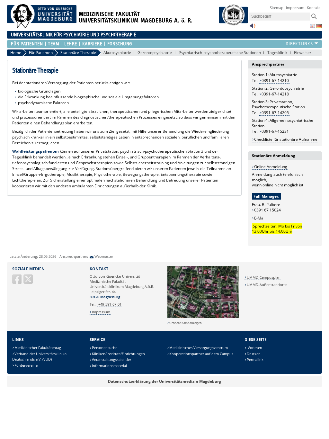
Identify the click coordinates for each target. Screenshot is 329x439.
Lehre (70, 43)
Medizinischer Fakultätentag (37, 347)
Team (53, 43)
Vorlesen (254, 347)
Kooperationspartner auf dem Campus (201, 353)
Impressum (295, 7)
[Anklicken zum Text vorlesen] (252, 27)
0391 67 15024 (267, 210)
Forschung (119, 43)
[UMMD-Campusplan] (203, 317)
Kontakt (313, 7)
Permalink (255, 359)
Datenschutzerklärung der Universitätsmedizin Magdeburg (164, 381)
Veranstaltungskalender (111, 359)
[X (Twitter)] (28, 281)
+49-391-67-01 (109, 304)
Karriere (92, 43)
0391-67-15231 (275, 131)
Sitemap (276, 7)
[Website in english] (312, 26)
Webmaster (103, 256)
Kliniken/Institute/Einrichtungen (118, 353)
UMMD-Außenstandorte (267, 284)
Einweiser (302, 52)
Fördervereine (26, 365)
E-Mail (259, 218)
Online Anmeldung (270, 166)
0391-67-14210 (275, 80)
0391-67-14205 (275, 112)
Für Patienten (27, 43)
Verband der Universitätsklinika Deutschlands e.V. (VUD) (39, 356)
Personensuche (104, 347)
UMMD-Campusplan (263, 277)
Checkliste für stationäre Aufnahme (285, 139)
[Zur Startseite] (41, 27)
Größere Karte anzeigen (185, 323)
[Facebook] (17, 281)
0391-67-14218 (275, 94)
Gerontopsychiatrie (155, 52)
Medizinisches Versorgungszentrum (198, 347)
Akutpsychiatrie (117, 52)
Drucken (254, 353)
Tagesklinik (277, 52)
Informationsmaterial (109, 365)
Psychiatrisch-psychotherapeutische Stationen (220, 52)
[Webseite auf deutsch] (319, 26)
